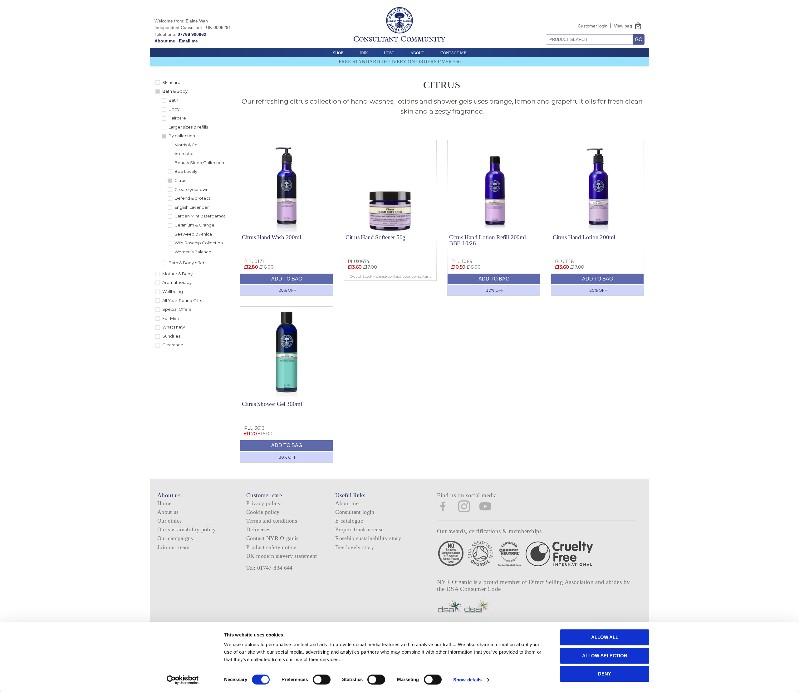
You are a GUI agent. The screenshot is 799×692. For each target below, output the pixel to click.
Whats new (173, 326)
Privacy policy (263, 503)
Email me (188, 40)
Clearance (172, 344)
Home (164, 503)
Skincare (171, 82)
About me (164, 40)
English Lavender (191, 207)
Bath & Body (175, 91)
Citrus (180, 180)
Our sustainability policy (186, 529)
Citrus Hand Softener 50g (375, 237)
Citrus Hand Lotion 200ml (584, 237)
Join (363, 53)
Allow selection (604, 655)
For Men (170, 318)
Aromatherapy (177, 282)
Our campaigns (175, 538)
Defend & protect (192, 198)
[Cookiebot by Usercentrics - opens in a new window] (182, 680)
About (417, 53)
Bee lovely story (354, 547)
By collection (182, 135)
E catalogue (349, 521)
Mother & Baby (177, 273)
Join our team (173, 547)
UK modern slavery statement (281, 556)
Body (174, 108)
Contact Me (453, 53)
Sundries (171, 336)
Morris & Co (186, 144)
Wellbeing (172, 291)
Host (389, 53)
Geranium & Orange (194, 224)
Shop (338, 53)
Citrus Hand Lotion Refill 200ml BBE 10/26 (487, 240)
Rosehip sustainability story (368, 538)
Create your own (191, 189)
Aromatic (183, 153)
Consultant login (355, 512)
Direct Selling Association (562, 582)
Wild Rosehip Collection (198, 242)
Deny (604, 673)
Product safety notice (271, 547)
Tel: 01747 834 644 (269, 568)
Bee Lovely (185, 171)
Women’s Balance (192, 251)
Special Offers (176, 309)
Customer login (593, 25)
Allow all (604, 637)
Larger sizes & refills (188, 126)
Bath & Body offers (187, 262)
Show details (467, 679)
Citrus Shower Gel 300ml (272, 404)
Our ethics (169, 521)
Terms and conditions (271, 521)
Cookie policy (263, 512)
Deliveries (258, 529)
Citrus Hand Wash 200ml (271, 237)
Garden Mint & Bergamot (199, 215)
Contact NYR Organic (272, 538)
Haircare (177, 117)
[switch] (322, 680)
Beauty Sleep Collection (199, 162)
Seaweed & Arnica (193, 233)
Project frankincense (359, 529)
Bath (173, 100)
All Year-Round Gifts (182, 300)
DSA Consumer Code (473, 589)
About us (168, 512)
